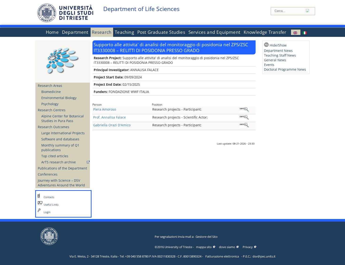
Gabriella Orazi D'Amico (111, 125)
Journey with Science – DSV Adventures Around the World (61, 182)
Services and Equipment (214, 32)
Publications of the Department (62, 168)
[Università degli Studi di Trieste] (65, 21)
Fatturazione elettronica (222, 256)
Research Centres (51, 110)
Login (47, 212)
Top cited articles (54, 156)
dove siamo (227, 247)
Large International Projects (63, 133)
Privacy (248, 247)
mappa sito (204, 247)
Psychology (49, 104)
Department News (278, 50)
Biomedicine (51, 91)
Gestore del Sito (207, 236)
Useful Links (51, 204)
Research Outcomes (53, 127)
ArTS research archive (58, 162)
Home (52, 32)
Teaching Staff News (280, 55)
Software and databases (60, 139)
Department (75, 32)
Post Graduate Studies (161, 32)
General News (275, 60)
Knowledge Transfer (265, 32)
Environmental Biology (59, 98)
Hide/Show (278, 45)
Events (269, 64)
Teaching (124, 32)
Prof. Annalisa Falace (109, 117)
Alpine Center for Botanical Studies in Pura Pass (62, 118)
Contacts (49, 197)
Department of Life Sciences (141, 9)
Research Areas (50, 85)
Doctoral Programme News (285, 69)
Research (102, 32)
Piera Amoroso (104, 109)
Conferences (48, 174)
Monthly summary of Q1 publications (60, 147)
